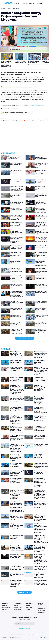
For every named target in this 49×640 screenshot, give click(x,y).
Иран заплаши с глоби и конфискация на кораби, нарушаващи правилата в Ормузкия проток (16, 217)
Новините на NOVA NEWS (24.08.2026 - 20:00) (16, 362)
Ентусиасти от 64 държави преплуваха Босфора (15, 261)
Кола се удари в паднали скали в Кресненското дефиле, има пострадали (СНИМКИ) (39, 400)
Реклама (3, 632)
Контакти (39, 632)
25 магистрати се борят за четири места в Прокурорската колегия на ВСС (40, 429)
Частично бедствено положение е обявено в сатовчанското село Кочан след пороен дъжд (41, 354)
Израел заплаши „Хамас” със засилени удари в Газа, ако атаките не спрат (41, 286)
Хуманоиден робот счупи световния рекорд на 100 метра (41, 293)
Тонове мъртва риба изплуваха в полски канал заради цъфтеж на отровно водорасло (41, 324)
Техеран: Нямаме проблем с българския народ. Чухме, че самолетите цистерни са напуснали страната (16, 188)
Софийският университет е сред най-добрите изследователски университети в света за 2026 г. (17, 447)
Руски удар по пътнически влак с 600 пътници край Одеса (41, 302)
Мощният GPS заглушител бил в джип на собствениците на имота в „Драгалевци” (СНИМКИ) (40, 482)
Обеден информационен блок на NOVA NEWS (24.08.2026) (17, 526)
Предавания (29, 607)
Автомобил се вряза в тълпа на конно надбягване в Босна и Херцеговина (15, 324)
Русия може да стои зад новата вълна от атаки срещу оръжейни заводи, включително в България (41, 239)
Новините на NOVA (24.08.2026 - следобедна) (16, 465)
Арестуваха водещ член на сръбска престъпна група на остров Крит (16, 164)
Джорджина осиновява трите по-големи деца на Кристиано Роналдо (16, 224)
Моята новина (5, 609)
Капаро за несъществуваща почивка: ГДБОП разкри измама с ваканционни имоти (16, 429)
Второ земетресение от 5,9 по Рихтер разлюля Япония (16, 309)
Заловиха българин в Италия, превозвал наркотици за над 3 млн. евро (40, 202)
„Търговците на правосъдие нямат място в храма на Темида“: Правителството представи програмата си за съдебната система (17, 506)
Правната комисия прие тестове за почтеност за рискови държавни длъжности (40, 517)
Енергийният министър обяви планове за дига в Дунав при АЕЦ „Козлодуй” (39, 387)
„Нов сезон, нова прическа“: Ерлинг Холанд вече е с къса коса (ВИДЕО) (16, 302)
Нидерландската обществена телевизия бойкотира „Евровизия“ (41, 217)
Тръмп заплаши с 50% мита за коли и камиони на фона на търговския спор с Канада (41, 165)
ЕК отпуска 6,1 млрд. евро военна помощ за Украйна (41, 246)
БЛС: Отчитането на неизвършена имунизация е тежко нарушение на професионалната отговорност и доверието (40, 528)
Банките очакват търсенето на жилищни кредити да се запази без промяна (17, 583)
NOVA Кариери (41, 610)
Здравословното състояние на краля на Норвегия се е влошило (40, 277)
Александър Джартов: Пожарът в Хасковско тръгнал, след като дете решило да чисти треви (41, 371)
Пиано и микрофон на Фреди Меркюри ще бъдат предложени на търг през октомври (41, 270)
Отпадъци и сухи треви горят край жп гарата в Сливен (40, 437)
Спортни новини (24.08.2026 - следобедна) (39, 456)
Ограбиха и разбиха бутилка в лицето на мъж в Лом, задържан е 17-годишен (17, 399)
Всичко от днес (6, 607)
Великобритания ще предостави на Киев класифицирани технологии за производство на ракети (41, 262)
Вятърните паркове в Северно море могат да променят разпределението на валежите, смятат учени (16, 278)
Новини (16, 3)
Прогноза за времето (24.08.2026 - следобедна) (41, 445)
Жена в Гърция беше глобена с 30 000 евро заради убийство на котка (16, 354)
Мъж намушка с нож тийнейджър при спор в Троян (17, 574)
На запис (32, 3)
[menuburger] (2, 3)
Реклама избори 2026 (9, 632)
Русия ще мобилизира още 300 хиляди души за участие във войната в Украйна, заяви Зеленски (16, 331)
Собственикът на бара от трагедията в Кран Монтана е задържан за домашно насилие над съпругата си (16, 240)
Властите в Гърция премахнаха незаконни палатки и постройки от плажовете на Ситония (41, 210)
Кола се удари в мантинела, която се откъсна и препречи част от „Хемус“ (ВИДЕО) (17, 457)
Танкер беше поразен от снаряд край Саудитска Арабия (41, 195)
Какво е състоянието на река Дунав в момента (17, 537)
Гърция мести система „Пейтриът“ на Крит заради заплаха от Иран (41, 309)
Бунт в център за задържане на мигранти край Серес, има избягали (41, 331)
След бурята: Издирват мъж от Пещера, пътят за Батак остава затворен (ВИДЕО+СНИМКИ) (16, 419)
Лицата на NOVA (18, 607)
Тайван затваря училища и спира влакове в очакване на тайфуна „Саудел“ (16, 254)
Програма (24, 3)
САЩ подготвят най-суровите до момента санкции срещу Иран (16, 209)
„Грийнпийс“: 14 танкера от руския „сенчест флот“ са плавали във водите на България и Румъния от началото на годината (17, 389)
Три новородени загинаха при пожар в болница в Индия (16, 195)
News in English (41, 612)
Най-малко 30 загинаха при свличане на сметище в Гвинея (16, 286)
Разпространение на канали (19, 632)
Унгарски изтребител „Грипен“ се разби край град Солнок (40, 181)
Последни (4, 605)
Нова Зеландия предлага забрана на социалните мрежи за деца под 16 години (41, 254)
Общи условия (44, 632)
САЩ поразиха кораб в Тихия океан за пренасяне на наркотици (16, 172)
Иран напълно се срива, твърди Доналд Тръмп (16, 180)
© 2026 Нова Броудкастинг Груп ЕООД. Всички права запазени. (11, 637)
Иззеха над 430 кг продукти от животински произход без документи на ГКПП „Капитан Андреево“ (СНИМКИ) (40, 559)
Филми (27, 611)
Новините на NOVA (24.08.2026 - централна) (40, 362)
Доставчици (34, 632)
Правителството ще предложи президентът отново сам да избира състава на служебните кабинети (17, 494)
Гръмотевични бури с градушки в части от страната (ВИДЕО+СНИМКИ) (17, 480)
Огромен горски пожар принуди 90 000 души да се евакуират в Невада (16, 247)
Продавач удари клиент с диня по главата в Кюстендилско (39, 575)
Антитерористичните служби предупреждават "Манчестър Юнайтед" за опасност (41, 224)
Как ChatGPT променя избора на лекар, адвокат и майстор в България (41, 465)
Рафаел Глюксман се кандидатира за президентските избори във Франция (16, 231)
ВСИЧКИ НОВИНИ (24, 592)
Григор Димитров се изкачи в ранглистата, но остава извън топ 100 (41, 582)
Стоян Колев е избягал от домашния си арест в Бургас (41, 379)
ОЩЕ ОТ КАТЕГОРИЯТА (24, 338)
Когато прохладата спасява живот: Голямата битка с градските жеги (16, 270)
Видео (3, 611)
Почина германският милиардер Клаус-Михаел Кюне (41, 188)
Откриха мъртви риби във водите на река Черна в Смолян (17, 408)
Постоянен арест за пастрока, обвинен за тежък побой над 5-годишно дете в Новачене (41, 504)
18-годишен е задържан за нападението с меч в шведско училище (41, 316)
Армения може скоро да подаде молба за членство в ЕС (16, 157)
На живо (39, 3)
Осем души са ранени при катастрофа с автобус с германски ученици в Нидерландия (16, 202)
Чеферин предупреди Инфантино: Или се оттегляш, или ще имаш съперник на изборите (40, 548)
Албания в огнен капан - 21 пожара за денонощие (16, 316)
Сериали (28, 609)
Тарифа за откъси (28, 632)
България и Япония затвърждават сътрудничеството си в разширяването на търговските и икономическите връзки (40, 494)
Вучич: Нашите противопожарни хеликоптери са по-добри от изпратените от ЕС (41, 157)
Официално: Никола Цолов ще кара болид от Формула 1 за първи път (17, 380)
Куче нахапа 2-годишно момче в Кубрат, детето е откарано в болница (17, 548)
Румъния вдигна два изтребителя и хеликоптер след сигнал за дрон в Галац (41, 231)
